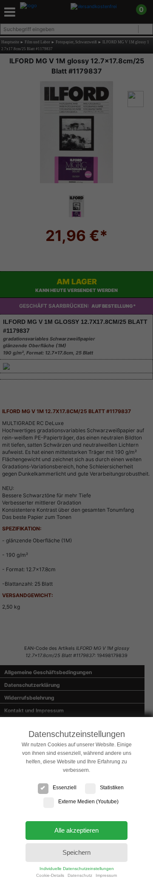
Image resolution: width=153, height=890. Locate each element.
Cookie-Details (50, 875)
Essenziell (64, 788)
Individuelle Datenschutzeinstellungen (77, 868)
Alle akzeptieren (76, 830)
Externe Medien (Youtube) (88, 802)
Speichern (76, 852)
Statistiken (112, 788)
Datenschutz (80, 875)
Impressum (106, 875)
